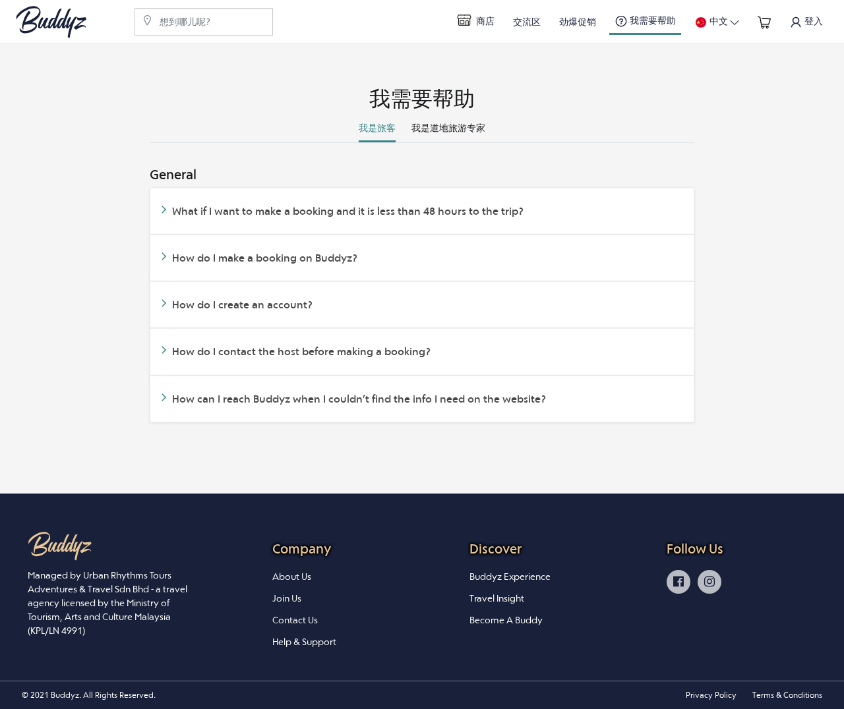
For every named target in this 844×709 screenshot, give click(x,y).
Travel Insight (496, 598)
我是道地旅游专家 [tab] (448, 128)
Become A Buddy (506, 620)
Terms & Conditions (787, 695)
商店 (484, 21)
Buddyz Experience (510, 576)
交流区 (527, 22)
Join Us (286, 598)
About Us (291, 576)
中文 (719, 21)
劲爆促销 (577, 22)
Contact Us (295, 620)
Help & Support (304, 642)
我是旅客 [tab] (377, 128)
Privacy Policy (711, 695)
